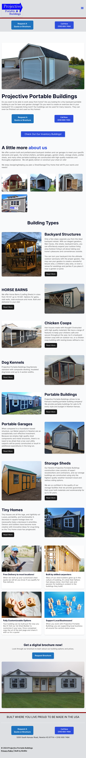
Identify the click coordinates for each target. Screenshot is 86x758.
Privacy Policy (7, 751)
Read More (50, 274)
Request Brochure (43, 655)
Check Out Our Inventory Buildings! (43, 134)
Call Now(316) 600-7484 (64, 25)
